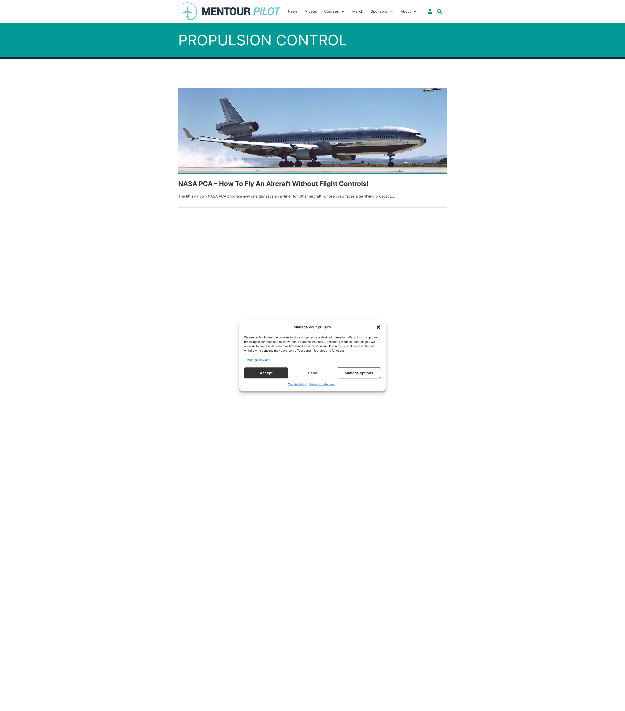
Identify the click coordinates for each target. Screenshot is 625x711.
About (406, 11)
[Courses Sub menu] (343, 11)
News (293, 11)
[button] (378, 327)
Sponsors (379, 11)
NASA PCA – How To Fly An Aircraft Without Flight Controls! (273, 184)
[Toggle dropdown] (430, 11)
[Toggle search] (439, 11)
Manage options (359, 372)
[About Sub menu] (415, 11)
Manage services (258, 359)
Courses (331, 11)
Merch (357, 11)
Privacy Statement (322, 384)
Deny (312, 372)
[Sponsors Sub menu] (391, 11)
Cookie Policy (297, 384)
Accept (266, 372)
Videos (311, 11)
